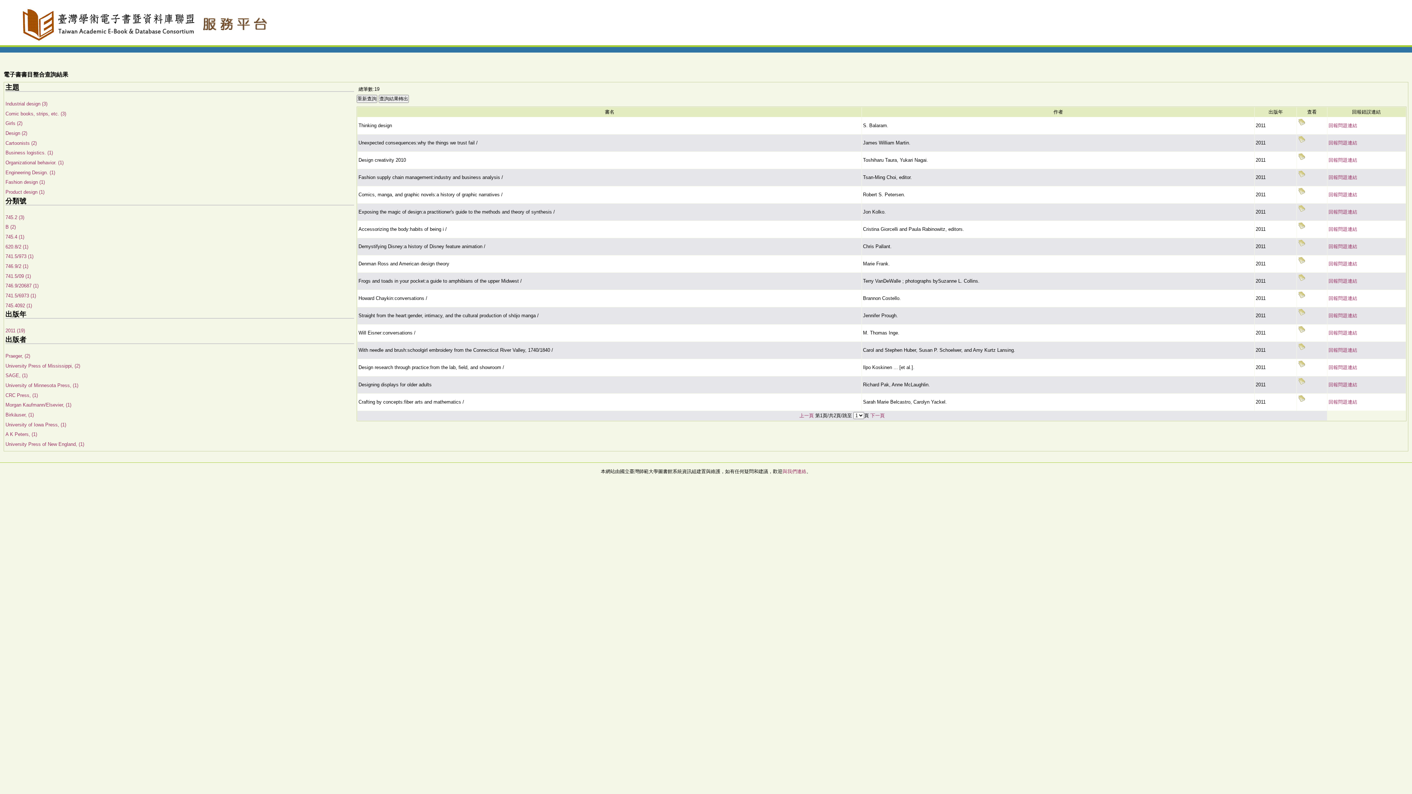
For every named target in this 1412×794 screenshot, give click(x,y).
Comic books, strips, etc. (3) (36, 114)
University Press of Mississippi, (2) (43, 366)
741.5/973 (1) (19, 256)
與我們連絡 (794, 471)
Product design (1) (25, 192)
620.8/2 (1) (17, 247)
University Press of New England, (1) (45, 444)
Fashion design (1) (25, 182)
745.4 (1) (15, 237)
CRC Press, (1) (22, 395)
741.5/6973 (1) (21, 295)
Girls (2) (14, 123)
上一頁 (806, 415)
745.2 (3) (15, 217)
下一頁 (877, 415)
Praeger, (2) (18, 356)
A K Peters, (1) (21, 434)
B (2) (11, 227)
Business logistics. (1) (29, 152)
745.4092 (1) (19, 305)
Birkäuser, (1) (20, 415)
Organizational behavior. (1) (35, 162)
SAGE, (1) (17, 375)
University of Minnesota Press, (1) (42, 385)
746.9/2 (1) (17, 266)
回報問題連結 (1343, 125)
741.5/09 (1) (18, 276)
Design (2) (16, 133)
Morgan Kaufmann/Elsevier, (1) (38, 405)
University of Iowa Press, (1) (36, 425)
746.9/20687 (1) (22, 286)
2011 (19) (15, 330)
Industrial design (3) (26, 104)
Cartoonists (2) (21, 143)
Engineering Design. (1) (30, 172)
